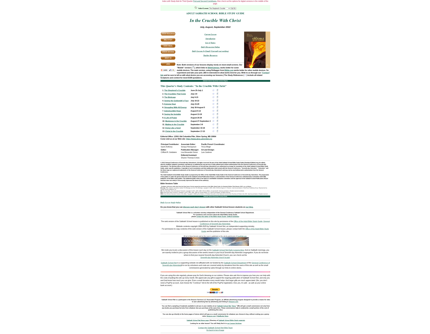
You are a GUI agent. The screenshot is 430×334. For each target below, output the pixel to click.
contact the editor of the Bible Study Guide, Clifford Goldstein (217, 216)
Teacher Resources (210, 55)
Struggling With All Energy (175, 107)
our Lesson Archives (234, 323)
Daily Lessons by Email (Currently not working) (210, 51)
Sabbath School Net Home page (198, 320)
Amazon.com (233, 302)
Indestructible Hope (172, 111)
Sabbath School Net (169, 263)
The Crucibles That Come (175, 94)
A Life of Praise (170, 118)
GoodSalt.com (242, 236)
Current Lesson (210, 34)
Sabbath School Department (235, 263)
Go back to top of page (215, 330)
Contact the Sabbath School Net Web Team (215, 328)
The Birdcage (170, 97)
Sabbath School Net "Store (226, 306)
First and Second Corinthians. (205, 1)
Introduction (210, 38)
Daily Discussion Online (210, 47)
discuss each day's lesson (194, 207)
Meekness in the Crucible (176, 121)
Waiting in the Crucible (174, 124)
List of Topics (210, 42)
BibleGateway (213, 68)
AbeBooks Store (222, 316)
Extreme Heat (170, 104)
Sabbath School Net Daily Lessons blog (228, 250)
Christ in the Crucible (174, 131)
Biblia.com (229, 70)
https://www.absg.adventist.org (199, 139)
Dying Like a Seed (173, 128)
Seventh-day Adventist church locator (215, 258)
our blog (249, 207)
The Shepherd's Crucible (174, 90)
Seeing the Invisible (172, 114)
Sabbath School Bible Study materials (232, 320)
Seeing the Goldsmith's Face (176, 101)
